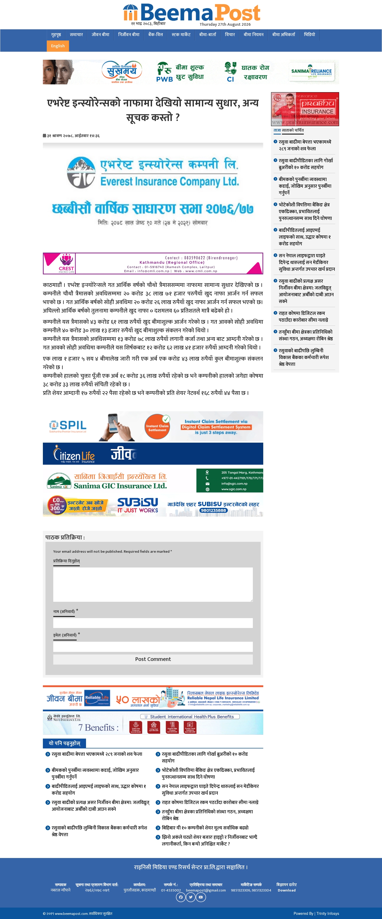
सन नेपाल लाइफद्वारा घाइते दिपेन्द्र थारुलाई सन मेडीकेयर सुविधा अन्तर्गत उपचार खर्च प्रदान (210, 790)
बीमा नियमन (254, 34)
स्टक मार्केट (181, 34)
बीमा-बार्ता (207, 34)
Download (287, 890)
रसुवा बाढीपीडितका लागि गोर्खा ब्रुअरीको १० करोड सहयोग (205, 758)
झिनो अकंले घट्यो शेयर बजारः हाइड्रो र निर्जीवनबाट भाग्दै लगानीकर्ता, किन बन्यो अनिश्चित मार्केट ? (209, 841)
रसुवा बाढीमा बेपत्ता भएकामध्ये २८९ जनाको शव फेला (97, 754)
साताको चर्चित (293, 131)
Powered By (303, 913)
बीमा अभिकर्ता (283, 34)
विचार (230, 34)
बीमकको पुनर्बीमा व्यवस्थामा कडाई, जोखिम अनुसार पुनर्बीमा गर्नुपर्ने (95, 774)
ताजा (277, 131)
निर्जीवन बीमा (129, 34)
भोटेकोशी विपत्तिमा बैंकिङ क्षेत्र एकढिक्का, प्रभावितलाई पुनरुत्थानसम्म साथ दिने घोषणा (208, 774)
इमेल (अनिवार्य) (65, 635)
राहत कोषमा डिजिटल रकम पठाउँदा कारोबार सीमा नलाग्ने (210, 802)
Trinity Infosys (328, 913)
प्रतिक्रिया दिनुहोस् (66, 561)
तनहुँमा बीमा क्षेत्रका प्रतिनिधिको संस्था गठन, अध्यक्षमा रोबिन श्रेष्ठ (207, 815)
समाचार (76, 34)
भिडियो (309, 34)
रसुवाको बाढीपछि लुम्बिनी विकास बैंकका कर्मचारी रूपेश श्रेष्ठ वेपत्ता (99, 831)
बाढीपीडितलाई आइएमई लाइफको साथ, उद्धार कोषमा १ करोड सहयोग (99, 790)
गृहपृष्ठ (56, 34)
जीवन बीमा (100, 34)
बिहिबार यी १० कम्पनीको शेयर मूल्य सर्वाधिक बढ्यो (205, 828)
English (58, 46)
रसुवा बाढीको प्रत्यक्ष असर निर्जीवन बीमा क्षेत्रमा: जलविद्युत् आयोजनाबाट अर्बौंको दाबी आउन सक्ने (100, 806)
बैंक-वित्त (155, 34)
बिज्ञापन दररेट (286, 885)
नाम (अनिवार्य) (64, 611)
